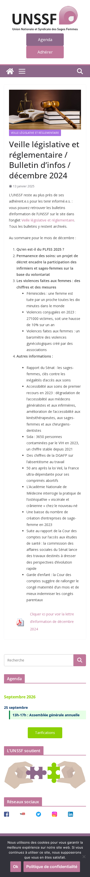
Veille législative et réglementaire (35, 133)
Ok (15, 866)
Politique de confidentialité (51, 866)
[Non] (83, 856)
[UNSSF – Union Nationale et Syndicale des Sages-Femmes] (10, 71)
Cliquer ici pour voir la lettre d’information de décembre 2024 (52, 621)
